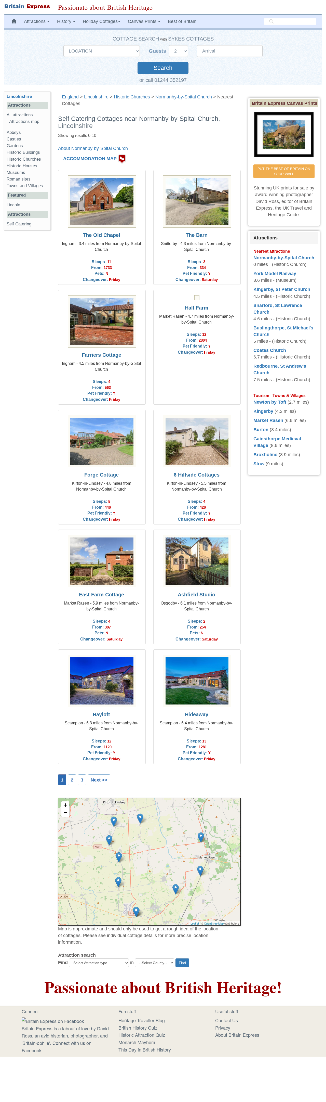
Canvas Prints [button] (143, 21)
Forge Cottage (101, 475)
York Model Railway (274, 273)
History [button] (65, 21)
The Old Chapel (101, 235)
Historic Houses (22, 165)
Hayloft (101, 714)
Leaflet (195, 923)
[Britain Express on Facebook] (53, 1020)
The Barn (197, 235)
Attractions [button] (35, 21)
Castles (14, 139)
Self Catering (19, 224)
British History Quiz (137, 1027)
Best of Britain (182, 21)
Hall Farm (196, 308)
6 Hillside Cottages (197, 475)
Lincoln (13, 204)
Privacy (222, 1027)
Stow (258, 463)
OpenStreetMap (214, 923)
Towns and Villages (25, 185)
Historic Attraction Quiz (141, 1034)
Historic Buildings (23, 152)
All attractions (20, 114)
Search (163, 68)
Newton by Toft (269, 402)
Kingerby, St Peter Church (281, 289)
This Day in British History (144, 1049)
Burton (260, 429)
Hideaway (196, 714)
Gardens (15, 145)
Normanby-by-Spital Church (183, 96)
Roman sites (19, 179)
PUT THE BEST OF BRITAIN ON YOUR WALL (284, 171)
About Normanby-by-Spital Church (93, 148)
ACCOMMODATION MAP (90, 158)
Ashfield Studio (196, 594)
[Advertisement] (27, 312)
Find (63, 962)
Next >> (99, 780)
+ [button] (65, 805)
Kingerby (263, 411)
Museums (16, 172)
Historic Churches (132, 96)
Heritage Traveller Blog (141, 1020)
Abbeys (14, 132)
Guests (158, 51)
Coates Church (269, 350)
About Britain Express (237, 1034)
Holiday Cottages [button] (100, 21)
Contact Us (226, 1020)
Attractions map (24, 121)
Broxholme (265, 454)
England (70, 96)
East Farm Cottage (101, 594)
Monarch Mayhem (136, 1042)
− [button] (65, 813)
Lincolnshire (96, 96)
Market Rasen (268, 420)
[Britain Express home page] (27, 6)
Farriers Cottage (101, 355)
